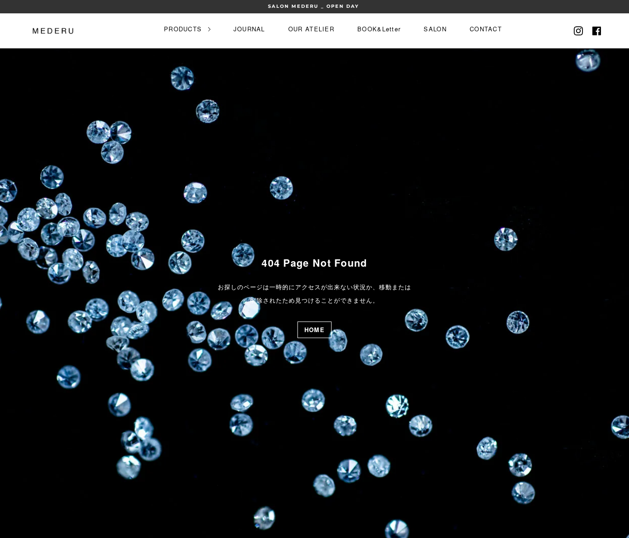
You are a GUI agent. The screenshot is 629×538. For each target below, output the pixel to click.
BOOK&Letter (379, 28)
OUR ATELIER (311, 28)
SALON (435, 28)
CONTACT (486, 28)
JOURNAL (249, 28)
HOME (314, 329)
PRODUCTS (184, 28)
